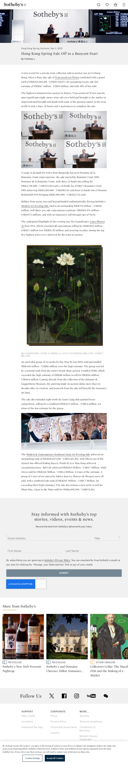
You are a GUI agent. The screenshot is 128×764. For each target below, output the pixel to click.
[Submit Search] (98, 4)
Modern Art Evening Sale (35, 206)
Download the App (32, 727)
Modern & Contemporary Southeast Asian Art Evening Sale (58, 454)
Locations (27, 721)
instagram (76, 696)
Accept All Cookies (55, 758)
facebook (64, 696)
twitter (51, 696)
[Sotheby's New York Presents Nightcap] (23, 637)
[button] (65, 607)
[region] (64, 752)
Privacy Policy (58, 721)
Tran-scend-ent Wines (67, 77)
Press (54, 716)
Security (84, 716)
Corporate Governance (64, 727)
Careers (55, 733)
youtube (91, 696)
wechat (106, 696)
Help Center (28, 716)
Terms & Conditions (91, 721)
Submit (64, 573)
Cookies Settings (32, 758)
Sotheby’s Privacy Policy (57, 560)
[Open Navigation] (124, 4)
